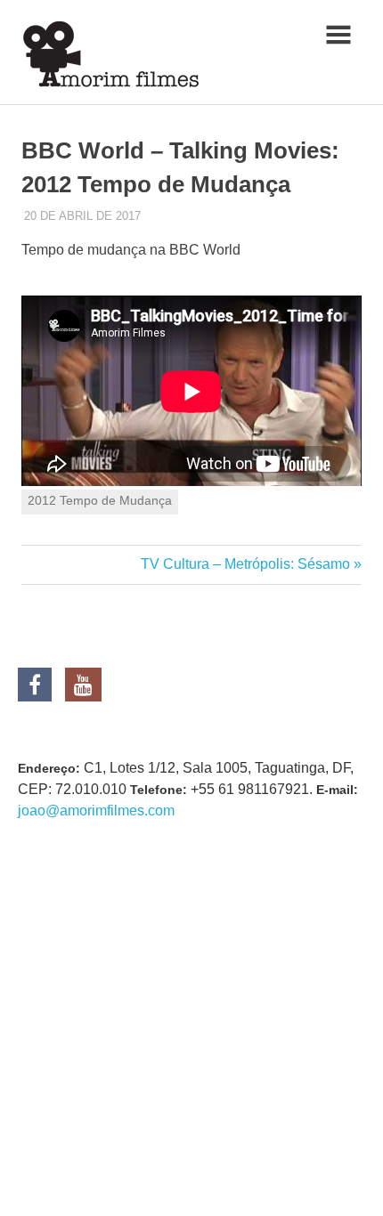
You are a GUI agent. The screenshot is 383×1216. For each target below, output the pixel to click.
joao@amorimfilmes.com (96, 810)
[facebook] (41, 687)
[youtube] (83, 687)
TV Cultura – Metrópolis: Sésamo (245, 564)
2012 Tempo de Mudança (100, 500)
